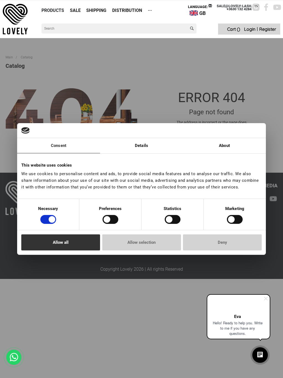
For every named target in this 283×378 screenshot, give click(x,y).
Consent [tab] (58, 145)
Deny (222, 242)
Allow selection (141, 242)
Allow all (61, 242)
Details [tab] (141, 145)
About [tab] (224, 145)
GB (202, 13)
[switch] (110, 219)
